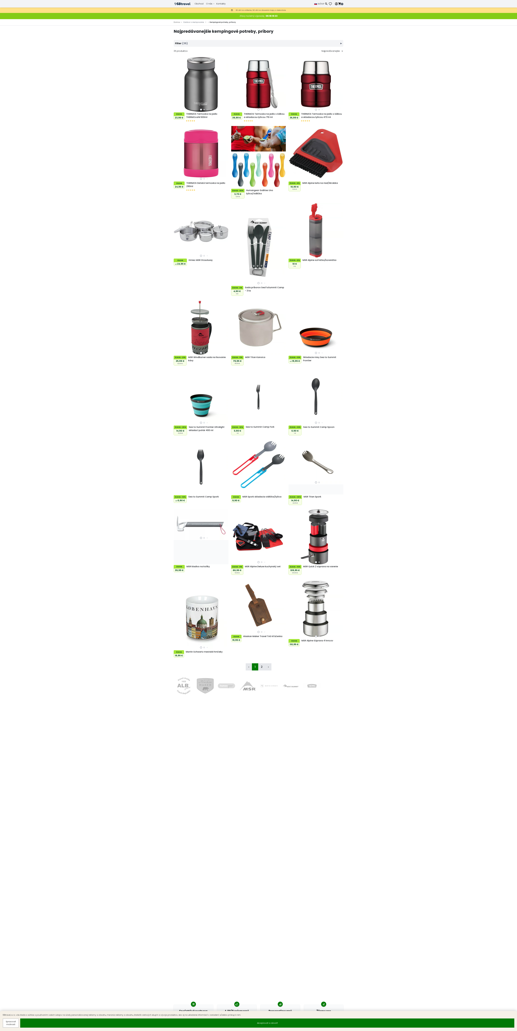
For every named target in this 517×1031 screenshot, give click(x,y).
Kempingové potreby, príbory (223, 22)
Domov (177, 22)
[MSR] (248, 686)
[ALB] (184, 686)
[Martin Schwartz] (269, 686)
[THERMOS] (312, 686)
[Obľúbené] (331, 4)
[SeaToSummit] (291, 686)
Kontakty (221, 3)
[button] (201, 110)
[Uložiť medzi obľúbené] (176, 109)
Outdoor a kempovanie (193, 22)
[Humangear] (226, 686)
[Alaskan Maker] (205, 686)
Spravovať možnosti (11, 1023)
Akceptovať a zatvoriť (267, 1023)
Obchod (199, 3)
